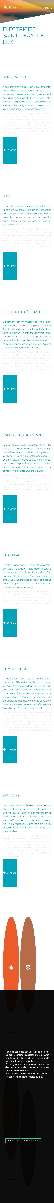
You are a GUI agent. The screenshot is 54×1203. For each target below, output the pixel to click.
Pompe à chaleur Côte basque (17, 128)
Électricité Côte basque (35, 119)
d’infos (11, 150)
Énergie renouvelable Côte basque (36, 597)
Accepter (13, 1140)
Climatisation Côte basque (28, 116)
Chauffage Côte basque (23, 113)
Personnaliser (31, 1140)
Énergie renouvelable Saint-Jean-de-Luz (31, 125)
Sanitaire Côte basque (31, 131)
